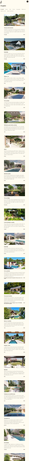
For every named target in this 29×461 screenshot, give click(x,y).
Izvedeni (6, 9)
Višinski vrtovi (23, 9)
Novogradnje (18, 9)
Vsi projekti (2, 9)
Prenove (14, 9)
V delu (10, 9)
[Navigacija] (27, 1)
